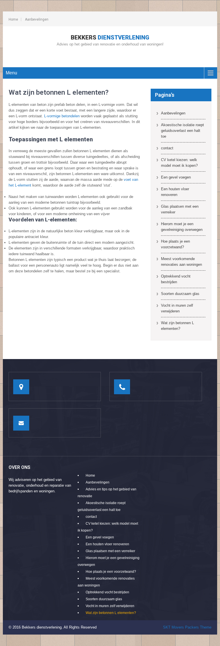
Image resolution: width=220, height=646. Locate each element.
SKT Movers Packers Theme (187, 627)
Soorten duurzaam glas (180, 294)
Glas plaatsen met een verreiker (180, 209)
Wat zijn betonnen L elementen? (177, 326)
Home (13, 19)
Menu (11, 72)
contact (167, 148)
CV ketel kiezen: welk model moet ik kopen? (179, 163)
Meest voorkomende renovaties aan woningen (181, 262)
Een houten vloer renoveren (175, 192)
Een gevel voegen (176, 177)
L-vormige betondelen (62, 116)
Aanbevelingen (36, 19)
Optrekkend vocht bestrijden (175, 279)
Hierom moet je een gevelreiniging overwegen (182, 227)
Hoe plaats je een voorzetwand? (175, 244)
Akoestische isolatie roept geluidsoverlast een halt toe (182, 130)
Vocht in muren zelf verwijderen (177, 308)
